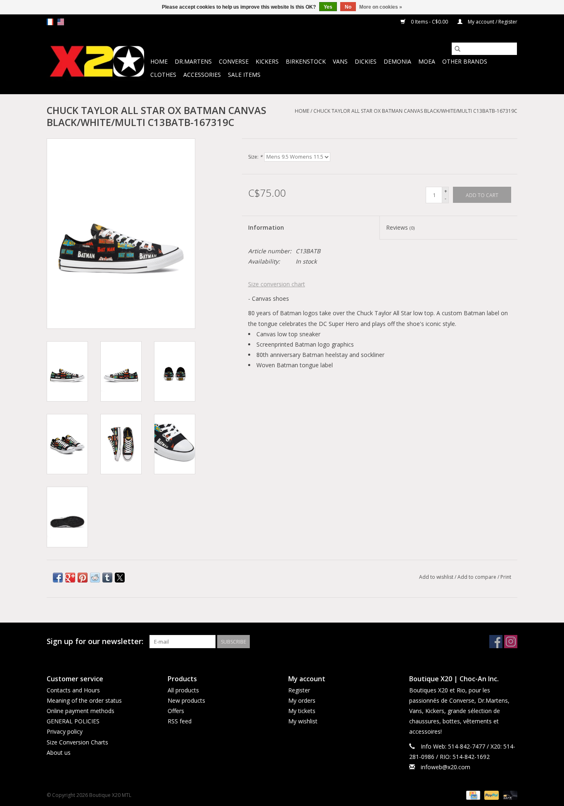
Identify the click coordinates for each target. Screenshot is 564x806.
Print (505, 576)
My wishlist (303, 721)
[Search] (457, 48)
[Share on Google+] (70, 578)
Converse (234, 61)
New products (186, 700)
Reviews (400, 227)
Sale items (244, 74)
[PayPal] (490, 794)
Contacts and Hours (73, 690)
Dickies (366, 61)
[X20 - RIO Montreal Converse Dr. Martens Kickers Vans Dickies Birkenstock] (97, 62)
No (348, 7)
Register (299, 690)
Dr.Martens (193, 61)
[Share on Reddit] (95, 578)
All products (183, 690)
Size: (255, 156)
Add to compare (477, 576)
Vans (340, 61)
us (60, 22)
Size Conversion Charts (77, 742)
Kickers (267, 61)
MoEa (426, 61)
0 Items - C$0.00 (429, 21)
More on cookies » (380, 7)
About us (59, 752)
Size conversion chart (276, 284)
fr (50, 22)
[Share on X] (120, 578)
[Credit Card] (472, 794)
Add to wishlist (437, 576)
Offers (176, 711)
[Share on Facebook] (58, 578)
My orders (301, 700)
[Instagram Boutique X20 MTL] (510, 641)
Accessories (202, 74)
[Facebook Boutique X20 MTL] (495, 641)
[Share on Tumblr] (107, 578)
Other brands (464, 61)
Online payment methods (80, 711)
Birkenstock (306, 61)
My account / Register (492, 21)
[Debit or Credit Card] (508, 794)
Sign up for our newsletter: (95, 641)
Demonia (397, 61)
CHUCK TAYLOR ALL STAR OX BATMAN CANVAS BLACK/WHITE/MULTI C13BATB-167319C (415, 110)
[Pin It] (83, 578)
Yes (328, 7)
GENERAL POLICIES (73, 721)
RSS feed (180, 721)
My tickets (301, 711)
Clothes (163, 74)
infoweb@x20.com (445, 767)
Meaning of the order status (84, 700)
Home (159, 61)
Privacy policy (65, 731)
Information (266, 227)
